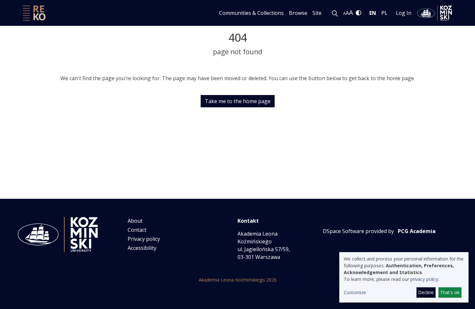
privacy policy (424, 279)
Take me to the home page (237, 101)
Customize (355, 292)
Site (317, 12)
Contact (137, 229)
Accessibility (142, 247)
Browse (298, 12)
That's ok (449, 292)
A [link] (344, 13)
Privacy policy (144, 238)
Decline (426, 292)
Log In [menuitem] (403, 12)
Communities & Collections (251, 12)
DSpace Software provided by (358, 231)
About (135, 220)
